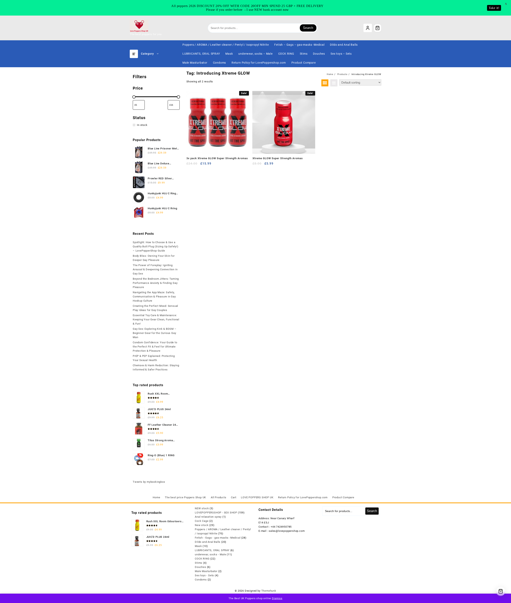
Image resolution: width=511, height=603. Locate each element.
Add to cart (189, 165)
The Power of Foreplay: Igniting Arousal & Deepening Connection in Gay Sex (155, 269)
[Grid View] (324, 82)
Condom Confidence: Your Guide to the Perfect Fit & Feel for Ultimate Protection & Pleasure (155, 346)
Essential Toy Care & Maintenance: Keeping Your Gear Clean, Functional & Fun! (156, 319)
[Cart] (377, 28)
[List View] (333, 82)
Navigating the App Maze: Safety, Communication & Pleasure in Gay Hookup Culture (154, 296)
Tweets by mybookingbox (149, 481)
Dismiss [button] (277, 598)
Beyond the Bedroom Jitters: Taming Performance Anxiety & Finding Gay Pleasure (156, 283)
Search (308, 28)
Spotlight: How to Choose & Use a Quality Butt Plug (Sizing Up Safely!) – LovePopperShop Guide (155, 246)
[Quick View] (197, 165)
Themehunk (268, 590)
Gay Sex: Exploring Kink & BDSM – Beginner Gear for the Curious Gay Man (154, 333)
